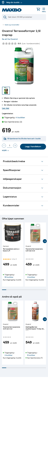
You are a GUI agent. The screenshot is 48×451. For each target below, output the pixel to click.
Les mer (5, 108)
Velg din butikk (12, 2)
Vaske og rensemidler (12, 25)
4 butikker (20, 117)
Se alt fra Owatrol (10, 39)
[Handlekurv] (38, 9)
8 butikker (31, 355)
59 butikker (9, 277)
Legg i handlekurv (33, 146)
